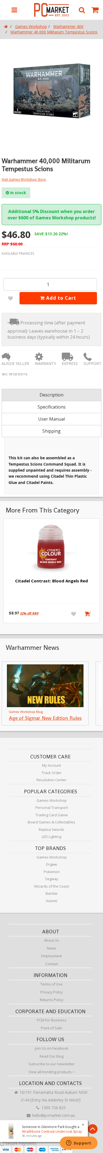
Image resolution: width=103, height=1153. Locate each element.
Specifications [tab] (52, 407)
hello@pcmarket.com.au (53, 1115)
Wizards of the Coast (51, 886)
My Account (51, 765)
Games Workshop (52, 800)
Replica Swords (51, 829)
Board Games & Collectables (51, 822)
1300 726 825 (53, 1107)
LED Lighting (51, 836)
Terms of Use (51, 984)
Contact (51, 963)
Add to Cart (60, 298)
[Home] (6, 26)
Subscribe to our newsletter (52, 1063)
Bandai (51, 893)
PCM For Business (51, 1020)
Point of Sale (51, 1027)
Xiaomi (51, 900)
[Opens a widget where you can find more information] (79, 1143)
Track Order (52, 772)
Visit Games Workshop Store (24, 179)
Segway (51, 878)
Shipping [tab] (51, 431)
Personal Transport (51, 807)
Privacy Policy (51, 992)
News (51, 948)
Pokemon (52, 871)
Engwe (51, 864)
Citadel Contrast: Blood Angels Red (51, 580)
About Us (51, 940)
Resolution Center (51, 779)
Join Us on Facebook (51, 1048)
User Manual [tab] (51, 419)
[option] (51, 91)
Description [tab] (51, 395)
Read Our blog (51, 1056)
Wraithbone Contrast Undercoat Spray (52, 1131)
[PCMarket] (51, 10)
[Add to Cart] (88, 613)
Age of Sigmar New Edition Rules (45, 718)
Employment (51, 955)
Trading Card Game (51, 814)
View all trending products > (52, 1071)
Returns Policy (51, 999)
